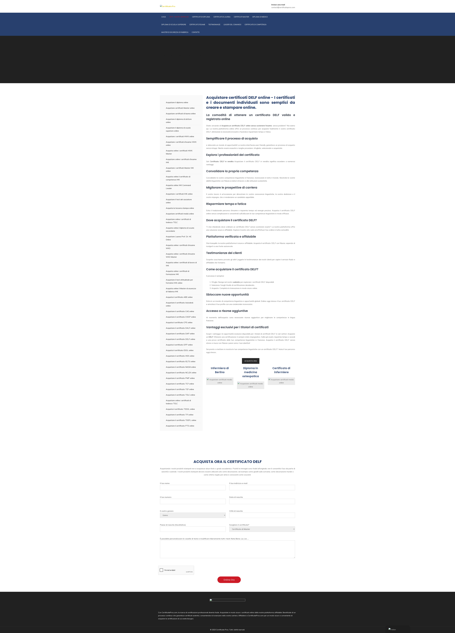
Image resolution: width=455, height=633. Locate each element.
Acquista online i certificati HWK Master (179, 152)
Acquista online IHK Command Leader (178, 186)
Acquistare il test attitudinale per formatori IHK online (179, 281)
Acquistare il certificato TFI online (179, 415)
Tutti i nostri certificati (179, 17)
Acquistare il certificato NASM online (181, 367)
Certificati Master (241, 17)
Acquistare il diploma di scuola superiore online (178, 129)
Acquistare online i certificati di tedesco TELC (178, 220)
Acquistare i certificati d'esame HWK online (181, 143)
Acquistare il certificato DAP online (180, 333)
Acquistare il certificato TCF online (180, 384)
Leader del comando (232, 24)
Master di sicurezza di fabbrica (174, 32)
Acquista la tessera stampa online (180, 208)
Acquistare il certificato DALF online (180, 328)
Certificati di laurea (221, 17)
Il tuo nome (165, 483)
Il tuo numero (165, 497)
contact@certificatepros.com (283, 7)
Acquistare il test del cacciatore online (179, 201)
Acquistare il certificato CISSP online (181, 317)
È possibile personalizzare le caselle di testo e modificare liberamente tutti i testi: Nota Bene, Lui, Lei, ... (204, 539)
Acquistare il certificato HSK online (180, 356)
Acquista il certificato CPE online (179, 322)
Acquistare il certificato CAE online (180, 311)
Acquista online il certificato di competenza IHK (178, 178)
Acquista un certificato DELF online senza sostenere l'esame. (246, 126)
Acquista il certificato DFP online (179, 345)
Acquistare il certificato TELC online (180, 395)
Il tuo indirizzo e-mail (238, 483)
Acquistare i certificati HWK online (180, 136)
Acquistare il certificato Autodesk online (179, 304)
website (236, 282)
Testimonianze (214, 24)
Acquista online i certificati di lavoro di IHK (181, 264)
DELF (211, 337)
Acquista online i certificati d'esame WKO (180, 246)
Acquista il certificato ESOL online (179, 350)
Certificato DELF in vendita (222, 161)
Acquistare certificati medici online (180, 214)
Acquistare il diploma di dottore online (179, 120)
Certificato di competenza (255, 24)
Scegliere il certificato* (239, 525)
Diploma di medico (260, 17)
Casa (163, 17)
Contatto (196, 32)
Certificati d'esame (197, 24)
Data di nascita (236, 497)
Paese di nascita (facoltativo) (173, 525)
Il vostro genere (166, 511)
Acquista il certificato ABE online (179, 297)
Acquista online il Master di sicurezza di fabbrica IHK (181, 290)
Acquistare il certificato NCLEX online (181, 372)
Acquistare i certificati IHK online (179, 194)
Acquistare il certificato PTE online (180, 426)
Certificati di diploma (201, 17)
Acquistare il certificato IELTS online (180, 361)
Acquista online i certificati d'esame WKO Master (180, 255)
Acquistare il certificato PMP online (180, 378)
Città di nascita (236, 511)
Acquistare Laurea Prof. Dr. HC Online (178, 238)
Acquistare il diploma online (177, 102)
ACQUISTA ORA (250, 361)
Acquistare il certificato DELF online (180, 339)
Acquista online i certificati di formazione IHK (177, 272)
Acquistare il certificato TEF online (180, 389)
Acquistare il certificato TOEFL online (181, 420)
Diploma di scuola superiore (173, 24)
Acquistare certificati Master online (180, 108)
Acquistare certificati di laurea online (181, 113)
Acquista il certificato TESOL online (180, 409)
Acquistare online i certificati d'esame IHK (181, 161)
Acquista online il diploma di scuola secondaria (180, 229)
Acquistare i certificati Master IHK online (180, 169)
